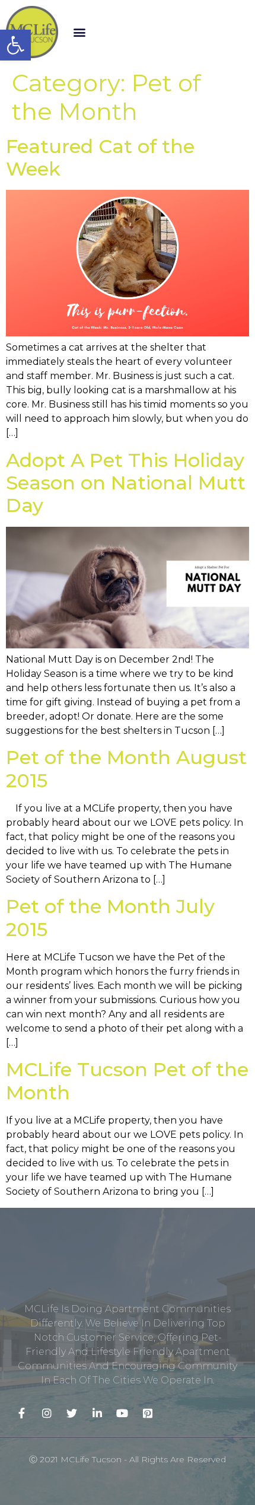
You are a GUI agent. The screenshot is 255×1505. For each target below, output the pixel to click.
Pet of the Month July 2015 (110, 917)
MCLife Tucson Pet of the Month (127, 1080)
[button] (80, 32)
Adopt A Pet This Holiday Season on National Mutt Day (126, 482)
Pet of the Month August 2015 (126, 768)
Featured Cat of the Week (100, 157)
